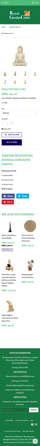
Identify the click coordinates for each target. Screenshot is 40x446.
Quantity (5, 119)
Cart (36, 2)
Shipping (15, 98)
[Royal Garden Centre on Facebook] (32, 425)
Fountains (13, 442)
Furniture (21, 442)
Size (3, 109)
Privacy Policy (9, 420)
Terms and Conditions (21, 420)
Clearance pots (28, 436)
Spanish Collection (15, 27)
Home (3, 27)
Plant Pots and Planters (13, 436)
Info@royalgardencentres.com (22, 385)
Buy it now (12, 142)
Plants (5, 442)
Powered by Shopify (28, 431)
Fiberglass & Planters (10, 439)
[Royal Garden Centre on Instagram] (36, 425)
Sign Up (34, 410)
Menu (6, 2)
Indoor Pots (24, 439)
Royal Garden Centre (14, 431)
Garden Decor (31, 442)
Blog (31, 420)
